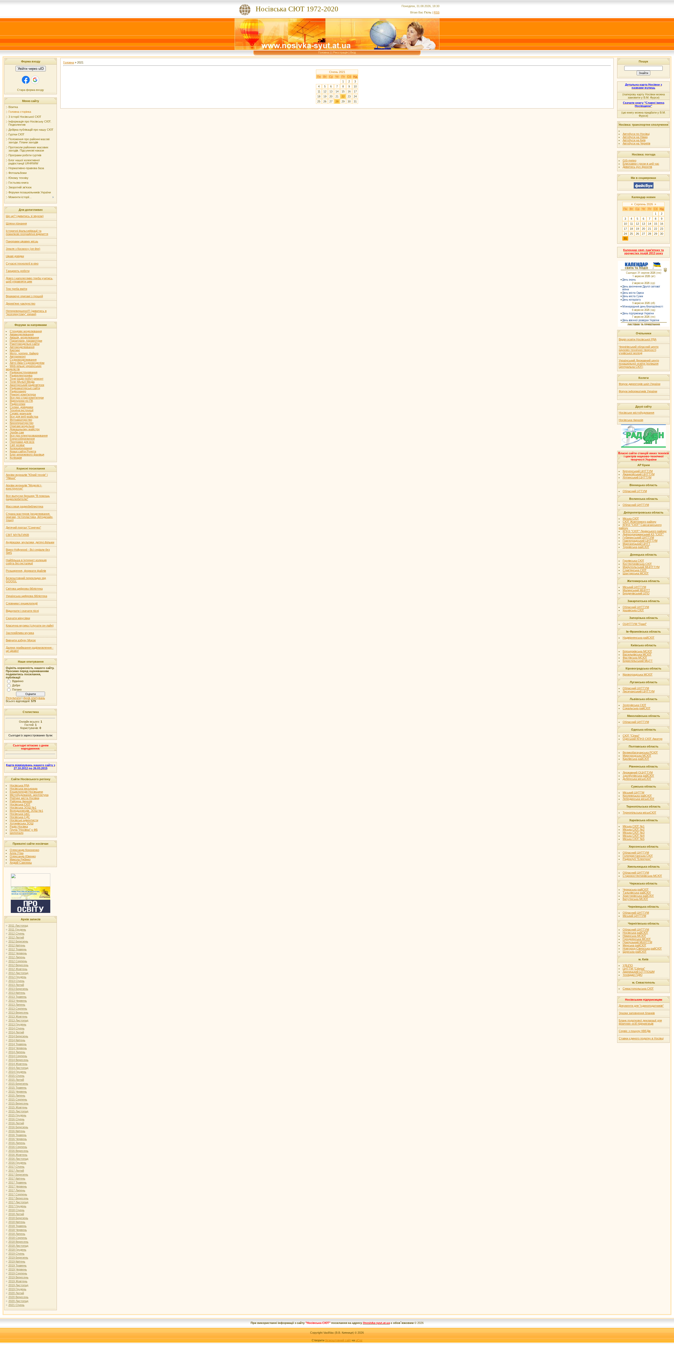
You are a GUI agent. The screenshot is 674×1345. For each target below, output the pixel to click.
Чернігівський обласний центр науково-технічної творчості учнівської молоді (638, 350)
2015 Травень (17, 1087)
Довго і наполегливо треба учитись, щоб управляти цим (29, 280)
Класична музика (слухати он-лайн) (30, 625)
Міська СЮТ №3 (634, 832)
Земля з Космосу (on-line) (23, 248)
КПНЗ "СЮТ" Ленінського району (645, 531)
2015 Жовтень (17, 1107)
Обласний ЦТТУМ (635, 491)
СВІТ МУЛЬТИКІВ (17, 534)
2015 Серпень (17, 1099)
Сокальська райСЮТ (637, 708)
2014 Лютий (16, 1032)
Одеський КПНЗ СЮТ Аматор (642, 738)
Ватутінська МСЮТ (635, 899)
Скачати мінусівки (18, 618)
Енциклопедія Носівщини (26, 791)
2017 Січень (16, 1166)
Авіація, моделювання (24, 337)
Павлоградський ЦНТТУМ (640, 540)
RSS (436, 12)
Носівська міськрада (23, 788)
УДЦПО (628, 965)
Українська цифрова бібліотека (26, 596)
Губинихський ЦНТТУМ (638, 537)
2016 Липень (16, 1143)
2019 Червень (17, 1269)
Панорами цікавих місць (22, 241)
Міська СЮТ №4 (634, 835)
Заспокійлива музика (20, 632)
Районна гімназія (21, 801)
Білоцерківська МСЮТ (637, 651)
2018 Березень (18, 1218)
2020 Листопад (18, 1301)
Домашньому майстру (25, 429)
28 (337, 101)
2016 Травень (17, 1135)
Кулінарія (16, 457)
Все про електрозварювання (29, 435)
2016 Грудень (17, 1162)
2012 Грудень (17, 977)
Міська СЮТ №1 (634, 826)
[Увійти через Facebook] (26, 80)
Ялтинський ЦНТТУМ (637, 477)
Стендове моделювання (26, 331)
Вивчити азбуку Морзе (21, 640)
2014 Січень (16, 1028)
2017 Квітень (16, 1178)
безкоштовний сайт (338, 1340)
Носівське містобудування (636, 412)
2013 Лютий (16, 984)
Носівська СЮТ (20, 804)
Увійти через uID (31, 69)
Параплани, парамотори (26, 340)
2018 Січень (16, 1210)
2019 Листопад (18, 1285)
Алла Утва (16, 853)
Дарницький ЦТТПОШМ (639, 971)
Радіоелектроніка (21, 375)
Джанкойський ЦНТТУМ (639, 474)
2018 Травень (17, 1225)
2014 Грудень (17, 1071)
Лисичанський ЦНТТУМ (639, 691)
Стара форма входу (30, 89)
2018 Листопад (18, 1245)
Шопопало (16, 832)
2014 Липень (16, 1052)
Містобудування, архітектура (29, 794)
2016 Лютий (16, 1123)
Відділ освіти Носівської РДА (637, 339)
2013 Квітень (16, 992)
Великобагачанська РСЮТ (640, 752)
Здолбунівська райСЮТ (638, 775)
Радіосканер (18, 391)
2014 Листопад (18, 1067)
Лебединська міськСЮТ (639, 798)
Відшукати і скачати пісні (22, 610)
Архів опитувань (34, 698)
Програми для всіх (22, 441)
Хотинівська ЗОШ (21, 823)
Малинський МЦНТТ (636, 590)
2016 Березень (18, 1127)
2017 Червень (17, 1186)
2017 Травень (17, 1182)
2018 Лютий (16, 1214)
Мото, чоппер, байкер (24, 353)
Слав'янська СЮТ (635, 570)
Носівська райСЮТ (635, 932)
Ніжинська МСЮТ (634, 935)
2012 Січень (16, 933)
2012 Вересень (18, 965)
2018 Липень (16, 1233)
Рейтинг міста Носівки (24, 798)
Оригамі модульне (22, 426)
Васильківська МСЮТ (637, 654)
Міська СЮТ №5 (634, 838)
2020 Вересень (18, 1297)
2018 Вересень (18, 1241)
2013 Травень (17, 996)
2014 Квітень (16, 1040)
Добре (16, 685)
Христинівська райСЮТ (638, 895)
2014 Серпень (17, 1056)
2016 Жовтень (17, 1154)
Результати (13, 698)
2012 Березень (18, 941)
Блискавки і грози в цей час (641, 163)
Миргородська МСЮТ (637, 755)
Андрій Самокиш (21, 862)
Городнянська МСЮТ (637, 939)
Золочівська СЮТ (634, 705)
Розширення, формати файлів (26, 570)
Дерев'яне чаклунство (20, 303)
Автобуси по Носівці (636, 133)
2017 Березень (18, 1174)
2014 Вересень (18, 1060)
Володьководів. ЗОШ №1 (26, 810)
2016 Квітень (16, 1131)
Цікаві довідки (15, 256)
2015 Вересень (18, 1103)
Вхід (353, 52)
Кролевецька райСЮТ (637, 795)
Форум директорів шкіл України (639, 383)
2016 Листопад (18, 1158)
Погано (17, 689)
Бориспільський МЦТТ (638, 660)
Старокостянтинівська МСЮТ (642, 875)
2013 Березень (18, 988)
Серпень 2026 (643, 204)
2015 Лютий (16, 1079)
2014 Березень (18, 1036)
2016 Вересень (18, 1150)
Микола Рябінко (20, 859)
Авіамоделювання (22, 334)
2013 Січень (16, 980)
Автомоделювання (22, 347)
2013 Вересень (18, 1012)
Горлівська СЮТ (633, 560)
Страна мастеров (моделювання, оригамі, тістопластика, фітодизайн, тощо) (29, 517)
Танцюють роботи (17, 270)
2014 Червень (17, 1048)
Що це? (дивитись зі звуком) (25, 216)
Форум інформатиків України (638, 391)
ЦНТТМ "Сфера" (634, 968)
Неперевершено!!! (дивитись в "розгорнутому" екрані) (26, 312)
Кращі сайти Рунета (23, 451)
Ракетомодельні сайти (24, 343)
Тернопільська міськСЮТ (639, 812)
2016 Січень (16, 1119)
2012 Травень (17, 949)
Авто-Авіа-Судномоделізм (27, 362)
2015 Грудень (17, 1115)
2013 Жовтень (17, 1016)
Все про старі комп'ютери (27, 397)
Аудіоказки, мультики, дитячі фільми (30, 542)
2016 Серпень (17, 1146)
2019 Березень (18, 1257)
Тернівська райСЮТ (636, 547)
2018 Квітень (16, 1222)
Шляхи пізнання (16, 223)
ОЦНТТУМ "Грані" (635, 623)
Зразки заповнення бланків (637, 1013)
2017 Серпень (17, 1194)
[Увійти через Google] (35, 80)
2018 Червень (17, 1229)
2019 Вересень (18, 1277)
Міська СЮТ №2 (634, 829)
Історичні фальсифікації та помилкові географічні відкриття (27, 232)
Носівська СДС (20, 817)
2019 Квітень (16, 1261)
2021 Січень (16, 1305)
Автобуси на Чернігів (636, 143)
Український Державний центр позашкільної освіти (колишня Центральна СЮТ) (639, 363)
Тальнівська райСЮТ (637, 892)
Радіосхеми (17, 403)
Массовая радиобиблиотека (24, 506)
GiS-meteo (629, 160)
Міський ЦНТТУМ (634, 587)
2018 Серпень (17, 1237)
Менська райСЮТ (634, 945)
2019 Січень (16, 1253)
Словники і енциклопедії (22, 603)
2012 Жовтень (17, 969)
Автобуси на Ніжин (635, 137)
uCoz (359, 1340)
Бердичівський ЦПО (636, 593)
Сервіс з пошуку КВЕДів (635, 1031)
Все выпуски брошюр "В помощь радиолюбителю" (28, 497)
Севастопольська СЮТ (638, 988)
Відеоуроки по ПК (21, 400)
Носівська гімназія (631, 420)
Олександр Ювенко (23, 856)
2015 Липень (16, 1095)
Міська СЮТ (631, 518)
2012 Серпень (17, 961)
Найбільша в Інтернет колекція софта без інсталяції (26, 562)
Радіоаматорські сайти (25, 388)
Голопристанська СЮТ (638, 855)
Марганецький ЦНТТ (636, 543)
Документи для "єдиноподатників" (641, 1005)
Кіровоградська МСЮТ (638, 674)
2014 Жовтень (17, 1063)
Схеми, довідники (21, 407)
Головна (323, 52)
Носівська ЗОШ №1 (23, 807)
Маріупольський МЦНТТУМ (641, 567)
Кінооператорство (21, 422)
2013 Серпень (17, 1008)
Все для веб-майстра (24, 416)
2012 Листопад (18, 973)
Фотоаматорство (21, 419)
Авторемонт (18, 356)
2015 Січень (16, 1075)
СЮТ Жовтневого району (639, 521)
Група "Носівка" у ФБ (24, 829)
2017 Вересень (18, 1198)
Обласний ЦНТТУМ (636, 504)
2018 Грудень (17, 1249)
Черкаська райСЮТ (636, 889)
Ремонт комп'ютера (23, 394)
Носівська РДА (19, 785)
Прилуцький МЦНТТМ (637, 942)
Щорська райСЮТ (635, 951)
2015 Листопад (18, 1111)
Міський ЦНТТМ (633, 792)
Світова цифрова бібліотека (24, 588)
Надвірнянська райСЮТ (639, 637)
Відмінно (17, 681)
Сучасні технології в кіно (22, 263)
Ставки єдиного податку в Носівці (641, 1038)
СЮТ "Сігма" (631, 735)
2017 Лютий (16, 1170)
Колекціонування (21, 448)
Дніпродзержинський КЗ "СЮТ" (643, 534)
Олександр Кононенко (24, 850)
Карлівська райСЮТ (636, 758)
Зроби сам (17, 432)
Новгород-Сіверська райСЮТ (642, 948)
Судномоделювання (23, 359)
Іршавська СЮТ (633, 610)
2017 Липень (16, 1190)
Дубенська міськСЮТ (637, 778)
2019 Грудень (17, 1289)
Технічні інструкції (21, 410)
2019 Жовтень (17, 1281)
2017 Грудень (17, 1206)
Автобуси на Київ (634, 140)
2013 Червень (17, 1000)
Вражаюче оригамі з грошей (24, 296)
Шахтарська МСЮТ (636, 573)
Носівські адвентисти (24, 820)
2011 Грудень (17, 929)
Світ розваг (17, 445)
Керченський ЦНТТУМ (638, 471)
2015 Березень (18, 1083)
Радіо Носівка (19, 826)
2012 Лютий (16, 937)
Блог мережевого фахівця (27, 454)
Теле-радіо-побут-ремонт (26, 378)
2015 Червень (17, 1091)
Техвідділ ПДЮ (632, 974)
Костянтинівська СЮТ (637, 563)
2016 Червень (17, 1139)
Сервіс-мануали (20, 413)
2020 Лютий (16, 1293)
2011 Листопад (18, 925)
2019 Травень (17, 1265)
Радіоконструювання (23, 372)
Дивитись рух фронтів (637, 166)
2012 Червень (17, 953)
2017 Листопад (18, 1202)
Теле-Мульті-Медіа (22, 381)
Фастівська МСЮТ (635, 657)
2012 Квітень (16, 945)
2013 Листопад (18, 1020)
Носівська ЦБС (20, 813)
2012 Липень (16, 957)
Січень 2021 (337, 72)
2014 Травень (17, 1044)
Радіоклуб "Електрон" (637, 858)
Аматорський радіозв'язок (27, 385)
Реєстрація (340, 52)
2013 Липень (16, 1004)
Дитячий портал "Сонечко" (23, 527)
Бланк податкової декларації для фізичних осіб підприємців (640, 1022)
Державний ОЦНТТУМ (638, 772)
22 (343, 96)
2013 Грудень (17, 1024)
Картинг (15, 350)
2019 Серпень (17, 1273)
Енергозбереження (22, 438)
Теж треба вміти (16, 288)
